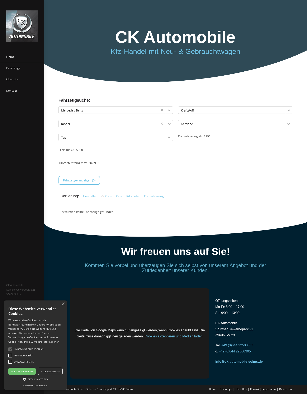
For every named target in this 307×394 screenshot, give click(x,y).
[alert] (35, 345)
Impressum (269, 389)
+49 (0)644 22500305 (235, 351)
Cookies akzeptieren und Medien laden (174, 336)
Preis (108, 196)
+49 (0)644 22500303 (237, 345)
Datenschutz (286, 389)
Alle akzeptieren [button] (22, 371)
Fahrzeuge (226, 389)
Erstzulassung (154, 196)
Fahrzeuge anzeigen (79, 180)
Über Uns (241, 389)
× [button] (63, 304)
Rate (119, 196)
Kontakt (254, 389)
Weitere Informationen (46, 341)
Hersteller (90, 196)
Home (212, 389)
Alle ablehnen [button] (50, 371)
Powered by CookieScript (35, 385)
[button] (169, 110)
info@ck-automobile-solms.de (239, 361)
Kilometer (133, 196)
